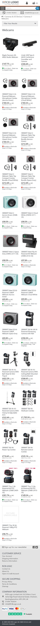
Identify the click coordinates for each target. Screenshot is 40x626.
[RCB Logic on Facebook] (34, 547)
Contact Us (6, 569)
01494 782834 (11, 13)
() (37, 3)
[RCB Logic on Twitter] (37, 547)
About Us (5, 571)
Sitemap (5, 586)
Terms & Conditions (9, 584)
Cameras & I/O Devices (13, 16)
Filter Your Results (10, 23)
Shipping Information (10, 558)
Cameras (27, 16)
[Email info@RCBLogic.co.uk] (22, 12)
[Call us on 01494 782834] (4, 12)
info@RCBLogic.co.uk (31, 13)
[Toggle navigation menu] (2, 8)
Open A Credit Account (10, 573)
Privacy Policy (7, 581)
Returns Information (9, 561)
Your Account (7, 556)
